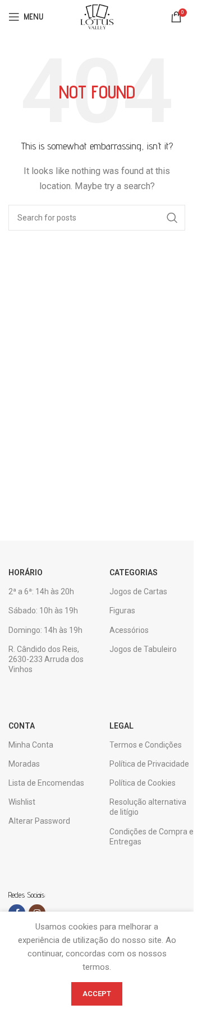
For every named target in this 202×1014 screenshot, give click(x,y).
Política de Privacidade (149, 763)
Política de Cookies (142, 782)
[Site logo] (96, 16)
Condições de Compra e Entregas (151, 836)
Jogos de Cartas (138, 591)
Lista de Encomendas (46, 782)
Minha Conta (30, 744)
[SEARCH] (172, 218)
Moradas (24, 763)
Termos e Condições (145, 744)
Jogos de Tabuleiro (143, 649)
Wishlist (21, 801)
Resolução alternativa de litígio (147, 806)
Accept (96, 993)
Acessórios (129, 630)
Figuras (122, 610)
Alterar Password (39, 820)
